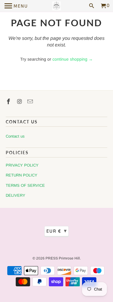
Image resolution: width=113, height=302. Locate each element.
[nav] (16, 6)
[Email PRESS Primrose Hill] (30, 102)
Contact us (15, 136)
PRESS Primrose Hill (63, 258)
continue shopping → (72, 59)
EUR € (56, 231)
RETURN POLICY (21, 175)
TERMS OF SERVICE (25, 185)
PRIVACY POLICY (22, 165)
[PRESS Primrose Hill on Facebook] (9, 102)
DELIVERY (15, 195)
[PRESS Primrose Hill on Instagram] (20, 102)
